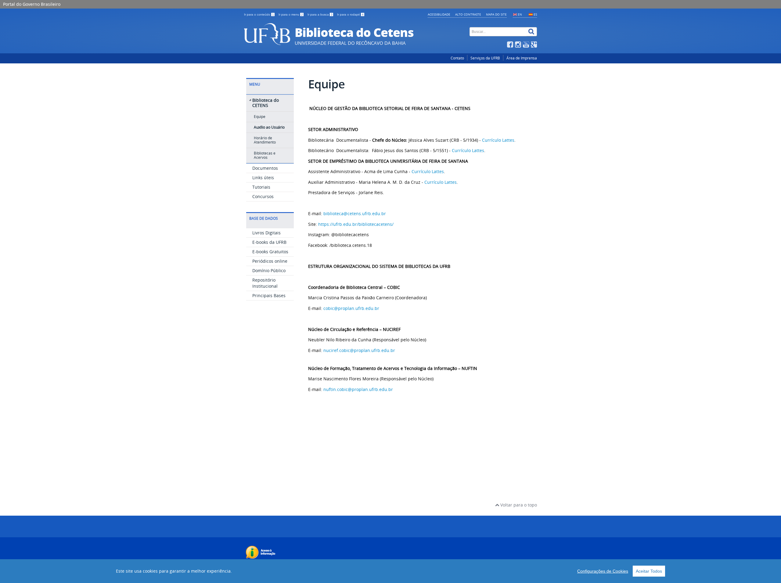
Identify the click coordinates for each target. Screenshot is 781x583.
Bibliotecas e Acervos (264, 155)
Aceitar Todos (649, 571)
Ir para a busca (320, 14)
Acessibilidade (439, 14)
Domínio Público (269, 270)
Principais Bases (269, 295)
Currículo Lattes (497, 140)
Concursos (263, 196)
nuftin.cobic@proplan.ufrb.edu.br (358, 389)
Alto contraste (468, 14)
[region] (390, 571)
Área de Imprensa (521, 58)
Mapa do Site (496, 14)
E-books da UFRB (269, 242)
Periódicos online (269, 261)
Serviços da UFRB (485, 58)
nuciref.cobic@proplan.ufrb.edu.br (359, 350)
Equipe (259, 116)
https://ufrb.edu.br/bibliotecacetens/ (356, 224)
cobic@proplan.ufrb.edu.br (351, 308)
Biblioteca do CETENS (265, 102)
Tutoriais (261, 187)
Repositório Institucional (265, 283)
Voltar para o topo (518, 505)
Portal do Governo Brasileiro (31, 4)
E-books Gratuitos (270, 251)
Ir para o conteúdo (259, 14)
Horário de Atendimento (265, 140)
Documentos (265, 168)
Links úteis (263, 177)
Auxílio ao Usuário (269, 127)
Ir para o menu (291, 14)
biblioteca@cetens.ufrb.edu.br (354, 213)
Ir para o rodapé (350, 14)
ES (535, 14)
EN (520, 14)
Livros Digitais (266, 233)
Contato (457, 58)
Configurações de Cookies (602, 571)
